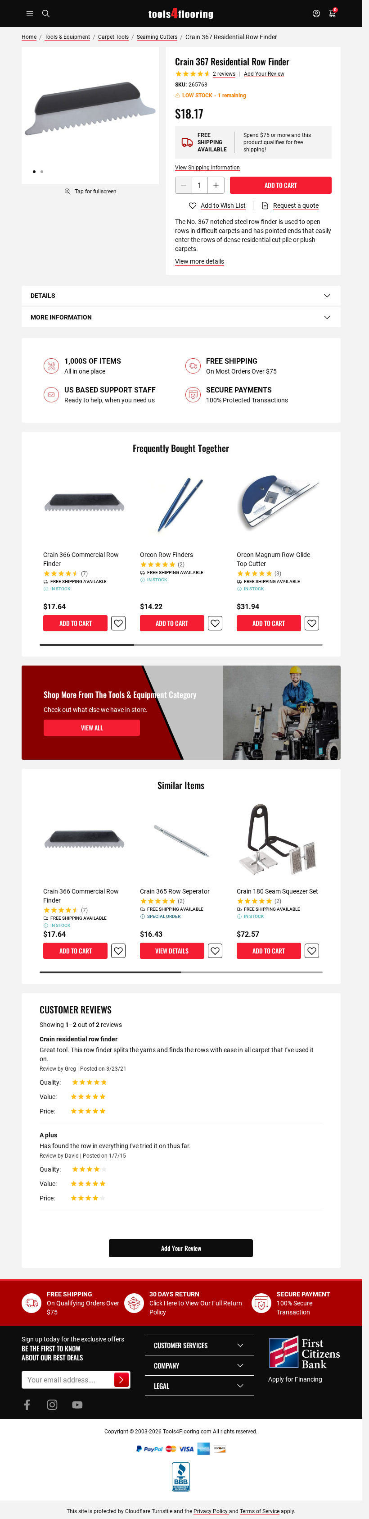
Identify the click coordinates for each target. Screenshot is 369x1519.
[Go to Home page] (180, 13)
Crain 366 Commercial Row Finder (81, 559)
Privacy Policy (211, 1511)
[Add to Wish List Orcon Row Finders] (215, 623)
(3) (277, 573)
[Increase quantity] (216, 185)
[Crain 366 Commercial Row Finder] (84, 503)
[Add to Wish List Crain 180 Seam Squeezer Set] (312, 951)
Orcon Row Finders (166, 554)
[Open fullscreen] (90, 115)
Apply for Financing (295, 1379)
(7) (84, 573)
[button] (199, 1345)
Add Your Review (264, 74)
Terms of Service (259, 1511)
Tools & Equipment (67, 37)
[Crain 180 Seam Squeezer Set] (278, 840)
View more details (199, 261)
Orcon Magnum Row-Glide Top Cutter (273, 559)
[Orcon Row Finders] (181, 503)
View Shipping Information (207, 167)
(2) (181, 564)
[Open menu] (30, 13)
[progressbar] (181, 645)
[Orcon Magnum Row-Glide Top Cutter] (278, 503)
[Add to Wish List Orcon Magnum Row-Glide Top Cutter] (312, 623)
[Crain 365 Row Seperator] (181, 840)
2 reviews (224, 74)
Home (29, 37)
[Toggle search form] (46, 13)
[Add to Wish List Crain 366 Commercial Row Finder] (118, 623)
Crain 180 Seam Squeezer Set (277, 891)
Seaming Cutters (157, 37)
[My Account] (316, 13)
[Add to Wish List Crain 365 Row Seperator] (215, 951)
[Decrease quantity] (184, 185)
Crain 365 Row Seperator (175, 891)
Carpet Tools (113, 37)
